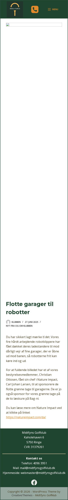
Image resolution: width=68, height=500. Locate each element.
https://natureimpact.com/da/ (26, 417)
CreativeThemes (22, 495)
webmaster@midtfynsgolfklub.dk (43, 473)
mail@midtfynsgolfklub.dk (37, 468)
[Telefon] (35, 9)
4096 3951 (40, 463)
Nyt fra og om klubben (19, 325)
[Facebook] (34, 482)
